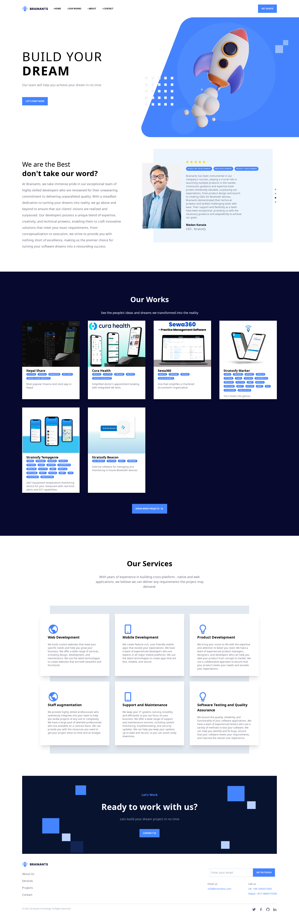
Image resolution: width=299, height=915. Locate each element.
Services (27, 881)
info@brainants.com (219, 888)
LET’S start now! (35, 101)
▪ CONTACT (107, 8)
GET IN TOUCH (263, 872)
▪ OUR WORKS (74, 8)
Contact (27, 895)
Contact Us (149, 833)
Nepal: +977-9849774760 (262, 893)
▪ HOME (57, 8)
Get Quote (267, 8)
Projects (27, 888)
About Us (28, 874)
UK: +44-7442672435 (260, 888)
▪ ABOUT (92, 8)
